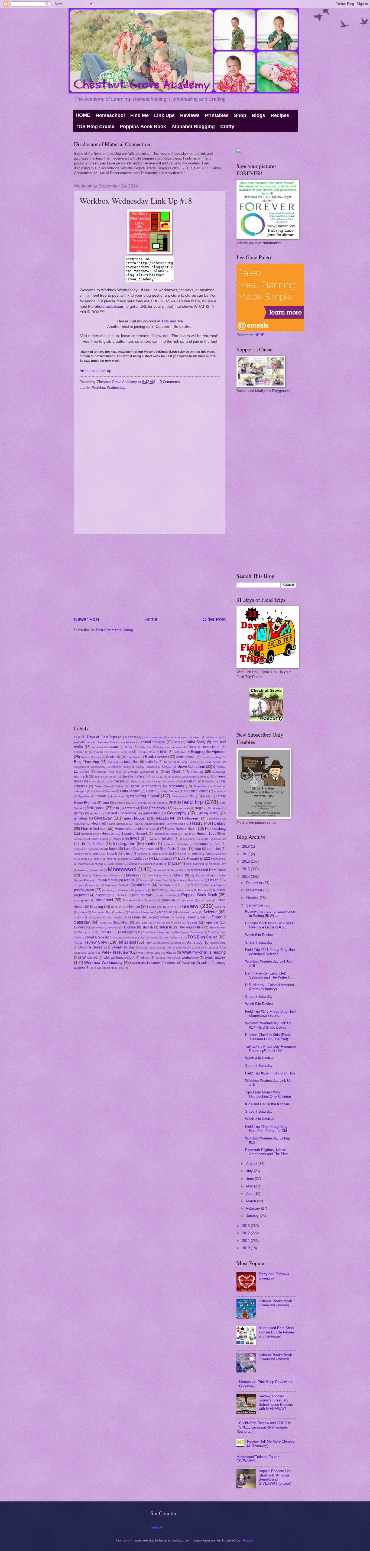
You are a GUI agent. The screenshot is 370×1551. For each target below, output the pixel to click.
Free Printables (153, 808)
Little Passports (190, 858)
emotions (118, 796)
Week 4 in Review (259, 1058)
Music (178, 875)
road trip (220, 906)
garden (94, 813)
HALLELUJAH (165, 818)
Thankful (105, 932)
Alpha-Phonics (83, 742)
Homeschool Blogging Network (125, 833)
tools (166, 937)
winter (145, 957)
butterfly (151, 761)
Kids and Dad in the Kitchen (267, 1104)
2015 (246, 869)
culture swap (152, 781)
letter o (210, 853)
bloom (85, 757)
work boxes (215, 957)
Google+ (157, 1527)
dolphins (96, 791)
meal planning (195, 863)
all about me (214, 737)
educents (220, 791)
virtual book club (151, 947)
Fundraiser (215, 808)
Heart (137, 823)
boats (97, 757)
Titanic (154, 937)
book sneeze (186, 757)
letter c (127, 853)
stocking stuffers (191, 927)
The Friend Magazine (156, 932)
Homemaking (215, 829)
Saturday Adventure (141, 912)
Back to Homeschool (204, 747)
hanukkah (80, 823)
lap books (110, 848)
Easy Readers (170, 791)
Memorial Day (217, 863)
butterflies (131, 761)
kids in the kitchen (89, 844)
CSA (115, 781)
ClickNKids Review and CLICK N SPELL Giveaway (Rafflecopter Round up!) (263, 1427)
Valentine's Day (123, 947)
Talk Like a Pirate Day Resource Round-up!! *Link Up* (270, 1048)
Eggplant (84, 796)
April (250, 1193)
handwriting (214, 818)
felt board (158, 802)
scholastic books (188, 912)
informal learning (97, 838)
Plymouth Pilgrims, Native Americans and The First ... (268, 1152)
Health (96, 823)
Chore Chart (170, 771)
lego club (213, 848)
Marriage (133, 863)
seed (179, 917)
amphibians (128, 742)
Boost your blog (212, 757)
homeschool (88, 833)
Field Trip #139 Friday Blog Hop (270, 1073)
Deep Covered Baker (109, 786)
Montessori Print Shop (208, 870)
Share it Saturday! (259, 1111)
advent (197, 737)
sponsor (130, 927)
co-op (155, 776)
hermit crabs (177, 823)
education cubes (196, 791)
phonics (158, 890)
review (189, 906)
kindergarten (124, 843)
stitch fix (166, 927)
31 (75, 737)
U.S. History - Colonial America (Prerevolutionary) (269, 987)
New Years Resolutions (187, 880)
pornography (82, 900)
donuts (110, 791)
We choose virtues (179, 947)
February (253, 1208)
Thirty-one (116, 937)
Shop (240, 115)
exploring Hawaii (144, 796)
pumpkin (168, 900)
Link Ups (164, 115)
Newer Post (86, 619)
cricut (104, 781)
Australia (97, 747)
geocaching (152, 813)
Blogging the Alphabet (208, 752)
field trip (192, 802)
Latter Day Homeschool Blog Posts (150, 848)
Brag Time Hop (86, 762)
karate (205, 838)
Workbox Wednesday (108, 388)
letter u (111, 858)
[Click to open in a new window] (238, 152)
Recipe (133, 906)
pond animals (142, 895)
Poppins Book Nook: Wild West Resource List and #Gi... (269, 925)
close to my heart (134, 776)
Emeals (100, 796)
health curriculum (117, 823)
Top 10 (178, 937)
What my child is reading (204, 952)
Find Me (139, 115)
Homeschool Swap (165, 833)
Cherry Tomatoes (146, 766)
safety (120, 912)
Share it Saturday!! (260, 942)
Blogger (247, 1540)
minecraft (97, 870)
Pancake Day (213, 885)
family (206, 796)
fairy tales (178, 796)
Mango (99, 863)
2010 (246, 1248)
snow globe (173, 922)
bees (127, 751)
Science (210, 911)
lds (183, 849)
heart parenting (154, 823)
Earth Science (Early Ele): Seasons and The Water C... (269, 975)
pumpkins (187, 900)
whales (170, 952)
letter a (97, 853)
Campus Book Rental (207, 761)
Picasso (203, 890)
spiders (79, 927)
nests (146, 880)
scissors (79, 917)
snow (156, 922)
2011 (246, 1241)
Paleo (194, 885)
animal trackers (153, 742)
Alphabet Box (106, 742)
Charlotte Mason (121, 766)
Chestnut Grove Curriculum (183, 767)
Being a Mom (146, 751)
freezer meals (181, 808)
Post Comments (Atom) (114, 630)
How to (187, 833)
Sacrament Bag (101, 912)
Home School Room (181, 829)
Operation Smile (115, 885)
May (250, 1186)
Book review (156, 756)
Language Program (86, 848)
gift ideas (80, 818)
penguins (141, 890)
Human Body (206, 833)
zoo (121, 967)
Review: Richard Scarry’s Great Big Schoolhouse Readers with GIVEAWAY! (276, 1402)
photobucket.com (109, 307)
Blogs (258, 115)
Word (158, 957)
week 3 (78, 952)
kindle (150, 844)
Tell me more (86, 932)
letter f (156, 853)
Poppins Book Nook (143, 126)
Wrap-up (188, 962)
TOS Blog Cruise (95, 126)
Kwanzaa (169, 844)
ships (103, 922)
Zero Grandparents (102, 967)
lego (197, 848)
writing (205, 962)
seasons (134, 917)
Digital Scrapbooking (145, 786)
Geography (177, 813)
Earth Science (130, 791)
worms (171, 962)
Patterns (124, 890)
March (251, 1201)
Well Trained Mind (149, 952)
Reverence (170, 906)
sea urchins (115, 917)
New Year (161, 880)
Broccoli (113, 761)
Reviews (190, 115)
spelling (212, 922)
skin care (141, 922)
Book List (113, 757)
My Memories (108, 880)
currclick (170, 781)
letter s (85, 858)
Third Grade (95, 937)
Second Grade (158, 917)
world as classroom (146, 962)
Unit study (194, 942)
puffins (152, 900)
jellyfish (167, 838)
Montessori (122, 869)
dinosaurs (176, 786)
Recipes (280, 115)
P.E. (181, 885)
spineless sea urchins (104, 927)
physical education (181, 890)
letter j (183, 853)
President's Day (133, 900)
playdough (103, 895)
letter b (112, 853)
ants (177, 742)
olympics (94, 885)
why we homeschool (119, 957)
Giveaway (103, 818)
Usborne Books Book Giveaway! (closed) (275, 1303)
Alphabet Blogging (193, 126)
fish (116, 808)
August (252, 1164)
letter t (98, 858)
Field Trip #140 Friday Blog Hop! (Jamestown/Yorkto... (270, 1013)
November (254, 890)
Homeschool (110, 115)
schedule (165, 912)
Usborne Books (90, 947)
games (79, 813)
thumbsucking (136, 937)
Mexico (82, 870)
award (113, 747)
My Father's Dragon (203, 875)
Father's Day (123, 802)
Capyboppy (98, 766)
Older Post (214, 619)
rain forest (205, 900)
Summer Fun (217, 927)
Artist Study (196, 742)
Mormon (132, 875)
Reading (96, 907)
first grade (95, 807)
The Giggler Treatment (189, 932)
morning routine (158, 875)
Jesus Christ (187, 838)
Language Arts (209, 844)
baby (128, 747)
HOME (83, 115)
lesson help (81, 853)
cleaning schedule (105, 776)
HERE (259, 335)
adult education (177, 737)
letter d (142, 853)
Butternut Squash (175, 761)
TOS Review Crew (90, 942)
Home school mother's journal (137, 828)
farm (105, 802)
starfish (147, 927)
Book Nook (133, 757)
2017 (246, 854)
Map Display (116, 863)
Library (125, 858)
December (254, 883)
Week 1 (201, 947)
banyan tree (97, 751)
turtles (177, 942)
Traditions (163, 942)
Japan (153, 838)
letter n (196, 853)
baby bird (145, 747)
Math (172, 863)
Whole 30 (89, 958)
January (253, 1216)
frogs (199, 808)
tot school (127, 942)
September (255, 905)
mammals (84, 863)
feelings (141, 802)
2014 (246, 877)
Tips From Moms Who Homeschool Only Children (268, 1094)
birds (163, 751)
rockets (82, 912)
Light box (141, 858)
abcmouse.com (153, 737)
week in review (115, 952)
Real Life (116, 906)
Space (192, 922)
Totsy (148, 942)
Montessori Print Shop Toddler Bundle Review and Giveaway (276, 1332)
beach (114, 751)
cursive (209, 781)
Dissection (200, 786)
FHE (172, 802)
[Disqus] (150, 461)
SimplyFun (121, 922)
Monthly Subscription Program (101, 875)
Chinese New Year (108, 771)
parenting (108, 890)
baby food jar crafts (170, 747)
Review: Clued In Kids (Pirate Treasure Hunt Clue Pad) (268, 1037)
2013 (246, 1226)
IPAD (134, 838)
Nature (129, 880)
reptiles (153, 906)
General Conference (120, 813)
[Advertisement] (149, 575)
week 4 (92, 952)
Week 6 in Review (259, 935)
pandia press (84, 890)
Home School (93, 828)
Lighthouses (163, 858)
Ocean (213, 880)
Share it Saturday (258, 1066)
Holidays (219, 823)
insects (118, 838)
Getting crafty (207, 813)
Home (150, 619)
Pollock (122, 895)
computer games (196, 776)
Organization (140, 885)
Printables (217, 115)
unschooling (218, 942)
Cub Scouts (132, 781)
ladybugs (187, 844)
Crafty (227, 126)
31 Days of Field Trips (99, 737)
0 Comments (170, 382)
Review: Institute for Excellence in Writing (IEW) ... (270, 913)
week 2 (216, 947)
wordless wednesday (183, 957)
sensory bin (196, 917)
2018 (246, 846)
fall (192, 796)
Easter (151, 791)
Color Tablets (172, 776)
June (250, 1179)
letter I (169, 853)
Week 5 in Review (259, 1004)
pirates (84, 895)
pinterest (219, 890)
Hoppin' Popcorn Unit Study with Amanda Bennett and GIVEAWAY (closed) (275, 1477)
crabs (92, 781)
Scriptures (95, 917)
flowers (130, 808)
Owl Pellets (166, 885)
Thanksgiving (127, 932)
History (196, 823)
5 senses (131, 737)
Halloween (190, 818)
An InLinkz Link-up (95, 371)
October (253, 898)
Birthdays (180, 751)
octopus (79, 885)
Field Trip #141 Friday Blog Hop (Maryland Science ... (270, 952)
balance (79, 751)
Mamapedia (218, 858)
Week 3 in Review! (259, 1119)
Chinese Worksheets (141, 771)
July (250, 1171)
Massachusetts (153, 863)
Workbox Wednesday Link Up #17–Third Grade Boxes (268, 1025)
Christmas (195, 771)
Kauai (217, 838)
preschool (104, 900)
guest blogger (134, 818)
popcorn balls (167, 895)
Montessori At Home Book (170, 870)
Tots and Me (172, 321)
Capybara (80, 766)
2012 (246, 1233)
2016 (246, 861)
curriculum (188, 781)
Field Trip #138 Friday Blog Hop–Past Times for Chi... (267, 1129)
